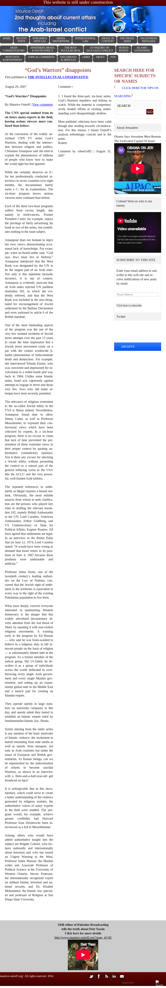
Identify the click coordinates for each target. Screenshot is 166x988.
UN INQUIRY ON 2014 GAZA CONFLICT (99, 49)
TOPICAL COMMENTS (41, 56)
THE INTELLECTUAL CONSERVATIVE (58, 77)
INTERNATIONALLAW (85, 40)
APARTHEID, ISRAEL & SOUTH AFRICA (42, 49)
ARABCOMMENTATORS (13, 49)
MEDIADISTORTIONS (61, 40)
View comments (42, 104)
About (100, 56)
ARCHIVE (128, 346)
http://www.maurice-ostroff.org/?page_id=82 (83, 937)
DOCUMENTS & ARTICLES (68, 58)
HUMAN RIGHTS (124, 49)
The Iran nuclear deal (71, 49)
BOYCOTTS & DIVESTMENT (12, 58)
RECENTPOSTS (21, 40)
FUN (113, 56)
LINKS (86, 56)
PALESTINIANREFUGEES (148, 40)
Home (7, 38)
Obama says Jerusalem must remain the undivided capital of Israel (137, 139)
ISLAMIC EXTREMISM (142, 49)
